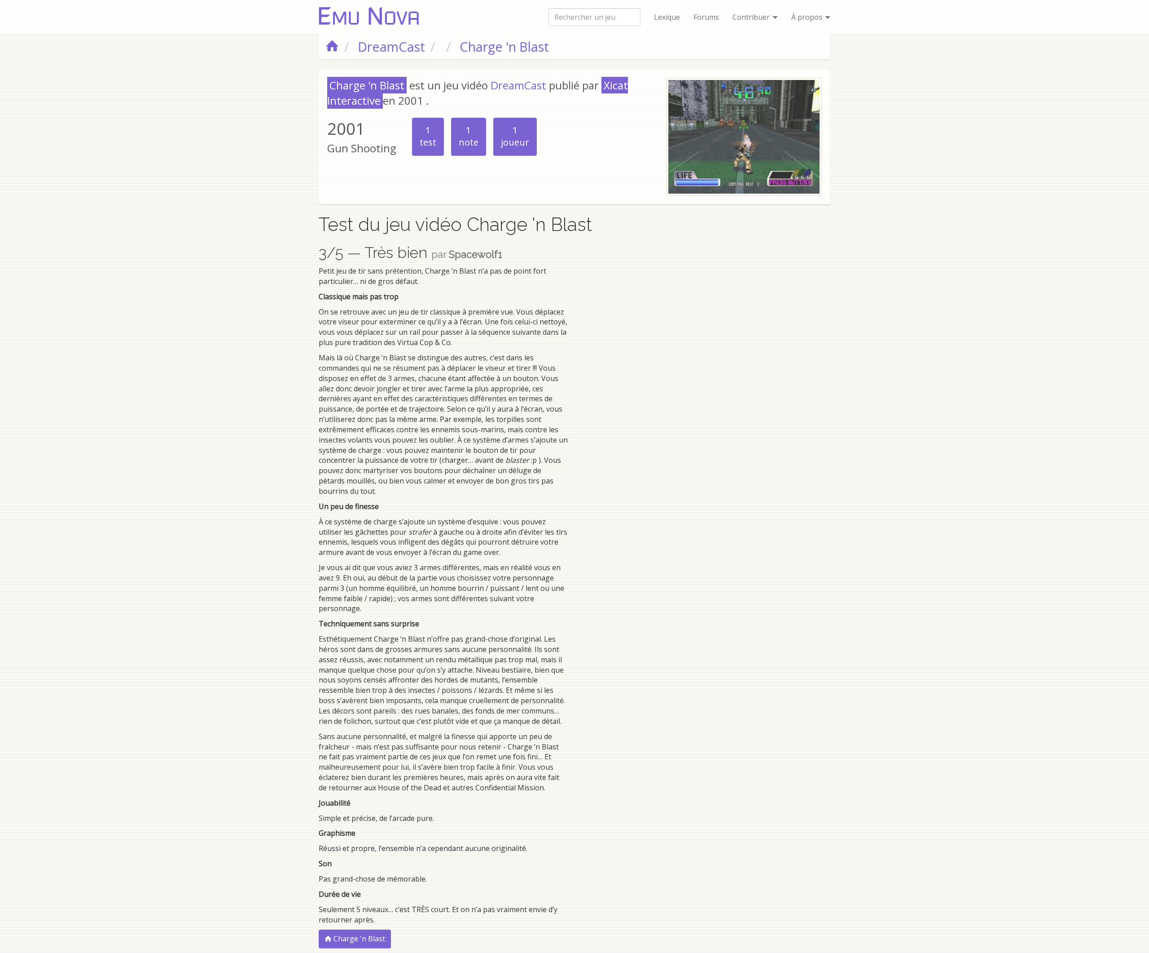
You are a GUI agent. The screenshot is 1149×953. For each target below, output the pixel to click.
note (468, 136)
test (428, 136)
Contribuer (752, 17)
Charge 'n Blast (358, 939)
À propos (807, 17)
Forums (706, 17)
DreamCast (518, 85)
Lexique (667, 17)
